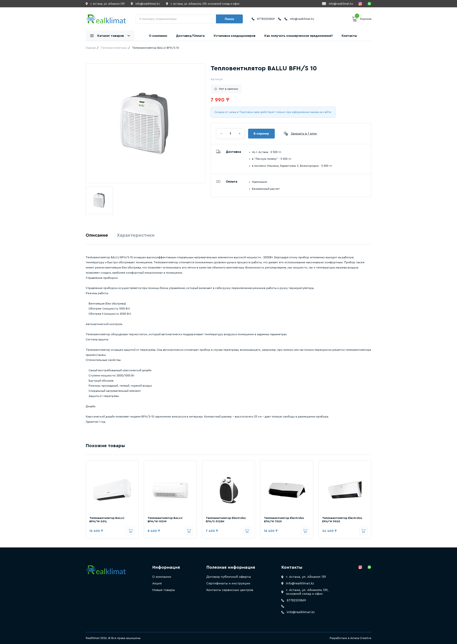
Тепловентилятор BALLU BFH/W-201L (106, 520)
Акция (157, 583)
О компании (158, 35)
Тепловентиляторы (114, 47)
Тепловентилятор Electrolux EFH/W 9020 (342, 520)
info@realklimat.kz (341, 3)
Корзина (363, 18)
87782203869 (266, 18)
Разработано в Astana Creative (350, 638)
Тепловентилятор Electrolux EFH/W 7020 (284, 520)
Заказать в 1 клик (304, 133)
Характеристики (136, 235)
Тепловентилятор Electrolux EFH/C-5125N (226, 520)
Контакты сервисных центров (229, 590)
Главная (91, 47)
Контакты (349, 35)
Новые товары (163, 590)
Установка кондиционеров (234, 35)
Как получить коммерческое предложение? (298, 35)
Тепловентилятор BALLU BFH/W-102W (165, 520)
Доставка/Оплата (190, 35)
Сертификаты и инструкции (228, 583)
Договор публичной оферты (228, 576)
